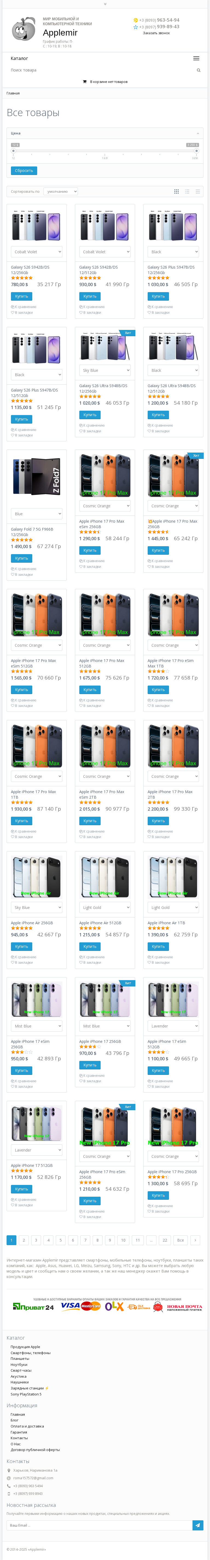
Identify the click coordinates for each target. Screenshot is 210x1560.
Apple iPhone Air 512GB (100, 922)
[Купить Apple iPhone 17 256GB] (105, 999)
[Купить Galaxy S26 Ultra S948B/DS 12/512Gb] (173, 346)
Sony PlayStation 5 (26, 1394)
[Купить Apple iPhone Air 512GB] (105, 877)
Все (180, 1240)
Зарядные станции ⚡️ (30, 1388)
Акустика (19, 1376)
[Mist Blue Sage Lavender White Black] (36, 1026)
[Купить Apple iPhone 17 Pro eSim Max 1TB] (173, 614)
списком (187, 191)
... (151, 1240)
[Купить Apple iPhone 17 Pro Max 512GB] (105, 614)
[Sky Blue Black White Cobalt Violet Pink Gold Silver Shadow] (105, 370)
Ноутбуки (19, 1364)
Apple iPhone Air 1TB (166, 922)
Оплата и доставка (27, 1426)
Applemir (60, 33)
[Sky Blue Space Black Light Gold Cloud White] (36, 907)
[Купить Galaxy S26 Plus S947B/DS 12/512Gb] (36, 348)
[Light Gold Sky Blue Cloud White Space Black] (105, 907)
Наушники (20, 1382)
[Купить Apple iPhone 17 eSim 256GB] (36, 999)
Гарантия (19, 1432)
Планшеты (20, 1358)
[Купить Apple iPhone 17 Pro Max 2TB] (173, 745)
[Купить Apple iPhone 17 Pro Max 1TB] (36, 745)
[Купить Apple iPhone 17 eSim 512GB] (173, 999)
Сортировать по (25, 191)
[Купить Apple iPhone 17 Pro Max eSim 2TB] (105, 745)
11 (138, 1240)
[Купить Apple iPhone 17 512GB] (36, 1123)
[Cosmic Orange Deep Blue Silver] (105, 505)
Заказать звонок (156, 33)
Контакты (19, 1437)
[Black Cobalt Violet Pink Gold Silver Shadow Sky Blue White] (173, 251)
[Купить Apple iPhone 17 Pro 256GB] (173, 1126)
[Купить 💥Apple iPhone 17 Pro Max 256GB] (173, 475)
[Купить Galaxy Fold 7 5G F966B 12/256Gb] (36, 479)
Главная (13, 93)
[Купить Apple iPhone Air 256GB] (36, 877)
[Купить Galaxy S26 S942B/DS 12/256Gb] (36, 225)
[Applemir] (23, 29)
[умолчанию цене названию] (60, 191)
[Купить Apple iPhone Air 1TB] (173, 877)
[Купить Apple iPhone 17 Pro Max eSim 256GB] (105, 475)
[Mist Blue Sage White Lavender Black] (105, 1026)
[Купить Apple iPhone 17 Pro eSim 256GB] (105, 1126)
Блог (14, 1420)
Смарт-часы (21, 1370)
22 (165, 1240)
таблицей (197, 191)
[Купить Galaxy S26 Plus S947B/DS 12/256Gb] (173, 225)
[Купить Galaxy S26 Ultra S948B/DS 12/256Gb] (105, 346)
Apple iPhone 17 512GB (32, 1165)
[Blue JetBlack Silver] (36, 513)
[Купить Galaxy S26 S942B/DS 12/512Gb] (105, 225)
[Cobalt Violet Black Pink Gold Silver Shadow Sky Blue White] (36, 251)
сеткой (176, 191)
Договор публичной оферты (35, 1449)
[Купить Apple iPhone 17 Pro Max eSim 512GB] (36, 614)
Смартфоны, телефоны (31, 1352)
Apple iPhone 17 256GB (100, 1041)
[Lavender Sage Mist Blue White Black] (173, 1026)
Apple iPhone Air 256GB (32, 922)
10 (123, 1240)
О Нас (16, 1443)
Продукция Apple (25, 1346)
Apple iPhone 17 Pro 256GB (172, 1171)
